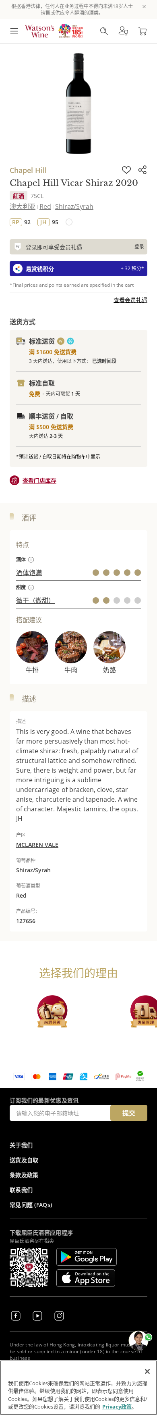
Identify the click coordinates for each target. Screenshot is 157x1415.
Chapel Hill (28, 170)
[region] (78, 1387)
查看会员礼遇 (130, 300)
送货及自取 (24, 1160)
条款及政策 (24, 1175)
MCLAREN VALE (37, 844)
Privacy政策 (117, 1406)
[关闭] (147, 1371)
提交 (128, 1113)
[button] (123, 31)
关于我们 (21, 1145)
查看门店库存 (39, 480)
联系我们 (21, 1190)
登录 (139, 246)
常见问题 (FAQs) (31, 1205)
